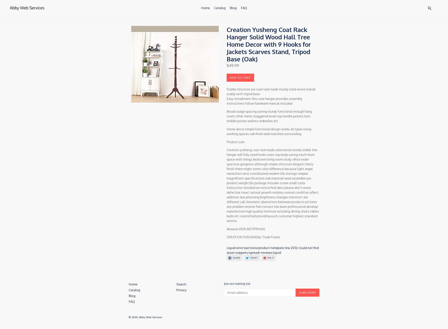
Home (205, 8)
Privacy (181, 290)
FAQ (244, 8)
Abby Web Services (150, 317)
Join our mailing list (237, 283)
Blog (233, 8)
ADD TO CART (240, 77)
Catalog (220, 8)
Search (181, 284)
